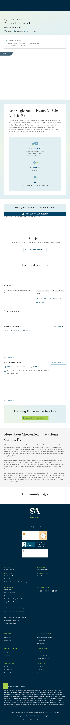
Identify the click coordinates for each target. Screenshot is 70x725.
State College (9, 587)
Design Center (8, 652)
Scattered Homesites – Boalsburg (14, 608)
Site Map (36, 716)
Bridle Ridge (8, 590)
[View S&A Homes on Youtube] (49, 591)
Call (26, 214)
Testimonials (8, 676)
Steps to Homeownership (44, 652)
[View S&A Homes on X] (45, 591)
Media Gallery (8, 655)
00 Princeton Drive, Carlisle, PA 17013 (19, 330)
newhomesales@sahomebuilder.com (35, 527)
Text (31, 214)
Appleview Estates (42, 569)
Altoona (7, 567)
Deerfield (39, 579)
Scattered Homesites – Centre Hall (14, 611)
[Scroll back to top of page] (5, 686)
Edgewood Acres (9, 569)
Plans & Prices (41, 640)
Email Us (42, 302)
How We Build (8, 670)
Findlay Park (8, 579)
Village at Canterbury (10, 623)
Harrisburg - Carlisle (44, 574)
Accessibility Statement (46, 716)
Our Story (7, 667)
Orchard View (8, 605)
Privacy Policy (21, 716)
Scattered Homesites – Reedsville (14, 614)
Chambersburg (9, 574)
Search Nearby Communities (33, 418)
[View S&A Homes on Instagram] (41, 591)
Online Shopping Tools (43, 655)
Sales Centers (41, 667)
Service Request (41, 670)
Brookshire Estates (9, 593)
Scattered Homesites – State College (15, 617)
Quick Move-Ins (8, 637)
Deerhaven (7, 596)
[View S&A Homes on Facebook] (38, 591)
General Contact (41, 673)
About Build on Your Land (44, 637)
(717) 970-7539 (42, 214)
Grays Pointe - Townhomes (12, 602)
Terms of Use (29, 716)
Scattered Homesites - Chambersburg (15, 582)
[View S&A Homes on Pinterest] (56, 591)
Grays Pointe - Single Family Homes (14, 599)
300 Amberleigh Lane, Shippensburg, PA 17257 (23, 367)
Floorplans (7, 640)
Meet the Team (8, 673)
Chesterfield (40, 576)
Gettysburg (41, 567)
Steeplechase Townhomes (12, 620)
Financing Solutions (43, 658)
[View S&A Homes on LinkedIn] (53, 591)
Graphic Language (42, 720)
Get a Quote (40, 643)
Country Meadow (9, 576)
